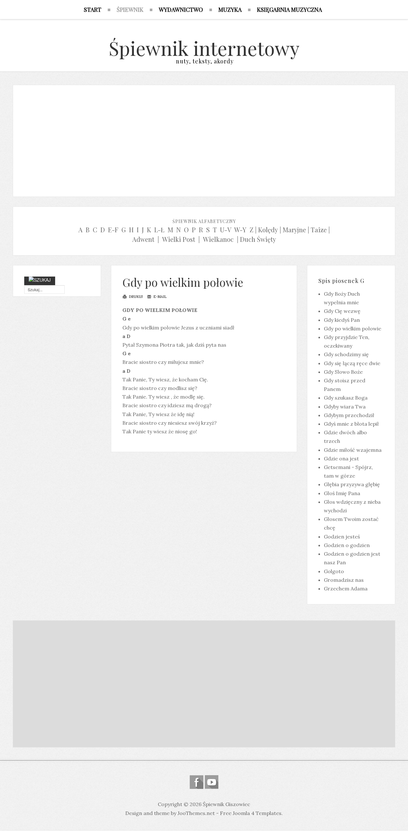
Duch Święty (258, 239)
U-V (225, 229)
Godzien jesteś (342, 536)
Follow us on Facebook (196, 782)
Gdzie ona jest (341, 458)
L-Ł (159, 229)
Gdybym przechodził (349, 415)
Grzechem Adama (346, 588)
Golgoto (334, 571)
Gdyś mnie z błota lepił (351, 424)
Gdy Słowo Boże (343, 372)
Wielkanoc (218, 239)
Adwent (143, 239)
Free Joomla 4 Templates (250, 813)
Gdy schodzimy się (346, 354)
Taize (319, 229)
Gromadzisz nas (344, 580)
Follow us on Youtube (211, 782)
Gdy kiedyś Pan (342, 320)
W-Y (240, 229)
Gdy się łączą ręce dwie (352, 363)
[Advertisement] (204, 139)
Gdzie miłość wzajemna (353, 450)
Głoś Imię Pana (342, 493)
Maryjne (294, 229)
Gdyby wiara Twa (345, 406)
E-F (113, 229)
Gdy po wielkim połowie (182, 282)
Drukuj (135, 296)
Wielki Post (178, 239)
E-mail (159, 296)
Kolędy (268, 229)
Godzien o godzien (347, 545)
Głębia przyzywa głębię (352, 484)
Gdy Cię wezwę (342, 311)
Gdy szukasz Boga (346, 397)
